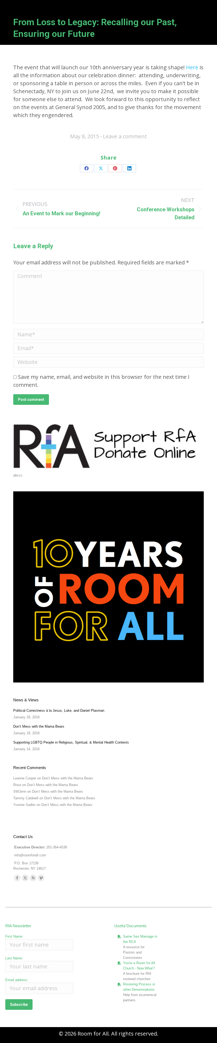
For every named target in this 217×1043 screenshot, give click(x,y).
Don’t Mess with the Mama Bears (38, 726)
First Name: (14, 936)
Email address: (16, 980)
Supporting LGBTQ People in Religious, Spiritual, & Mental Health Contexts (71, 742)
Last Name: (14, 958)
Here (192, 67)
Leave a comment (125, 136)
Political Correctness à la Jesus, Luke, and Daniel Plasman (58, 710)
